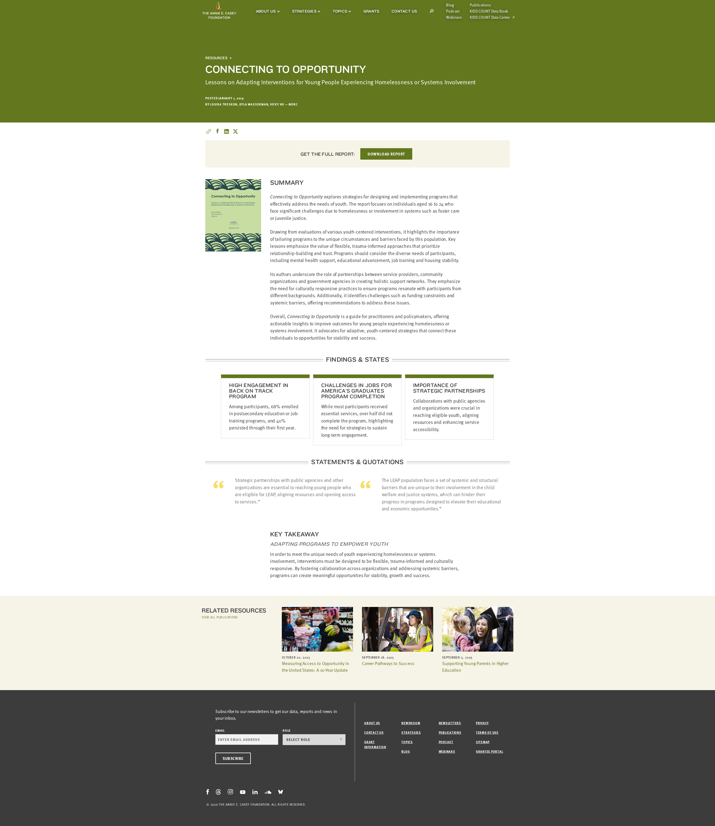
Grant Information (375, 744)
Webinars (454, 17)
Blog (450, 5)
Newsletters (450, 723)
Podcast (452, 11)
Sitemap (483, 741)
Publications (480, 5)
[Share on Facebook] (217, 131)
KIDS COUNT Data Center (490, 17)
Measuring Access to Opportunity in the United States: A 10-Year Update (315, 666)
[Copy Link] (208, 131)
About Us (266, 11)
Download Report (386, 154)
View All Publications (220, 617)
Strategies (304, 11)
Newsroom (410, 723)
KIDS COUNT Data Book (489, 11)
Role (287, 730)
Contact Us (404, 11)
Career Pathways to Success (388, 663)
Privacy (482, 723)
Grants (371, 11)
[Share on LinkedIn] (226, 131)
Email (220, 730)
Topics (340, 11)
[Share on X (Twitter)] (235, 131)
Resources (216, 58)
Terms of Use (487, 732)
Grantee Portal (489, 751)
